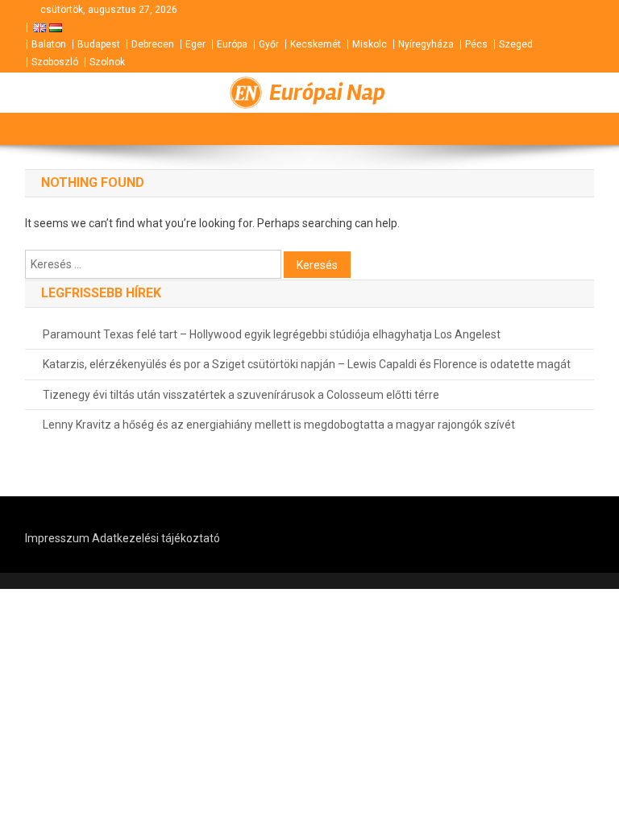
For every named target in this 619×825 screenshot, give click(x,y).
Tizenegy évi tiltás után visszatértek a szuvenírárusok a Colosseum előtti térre (241, 394)
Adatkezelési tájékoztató (156, 538)
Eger (195, 44)
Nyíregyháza (426, 44)
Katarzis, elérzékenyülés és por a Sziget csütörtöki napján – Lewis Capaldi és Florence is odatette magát (307, 364)
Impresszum (57, 538)
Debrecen (152, 44)
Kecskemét (315, 44)
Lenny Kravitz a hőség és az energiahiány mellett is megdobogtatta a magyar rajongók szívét (279, 424)
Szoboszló (54, 62)
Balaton (48, 44)
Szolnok (107, 62)
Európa (232, 44)
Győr (269, 44)
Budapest (98, 44)
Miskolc (369, 44)
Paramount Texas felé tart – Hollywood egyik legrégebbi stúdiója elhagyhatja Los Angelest (272, 334)
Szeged (516, 44)
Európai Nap (327, 92)
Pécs (476, 44)
